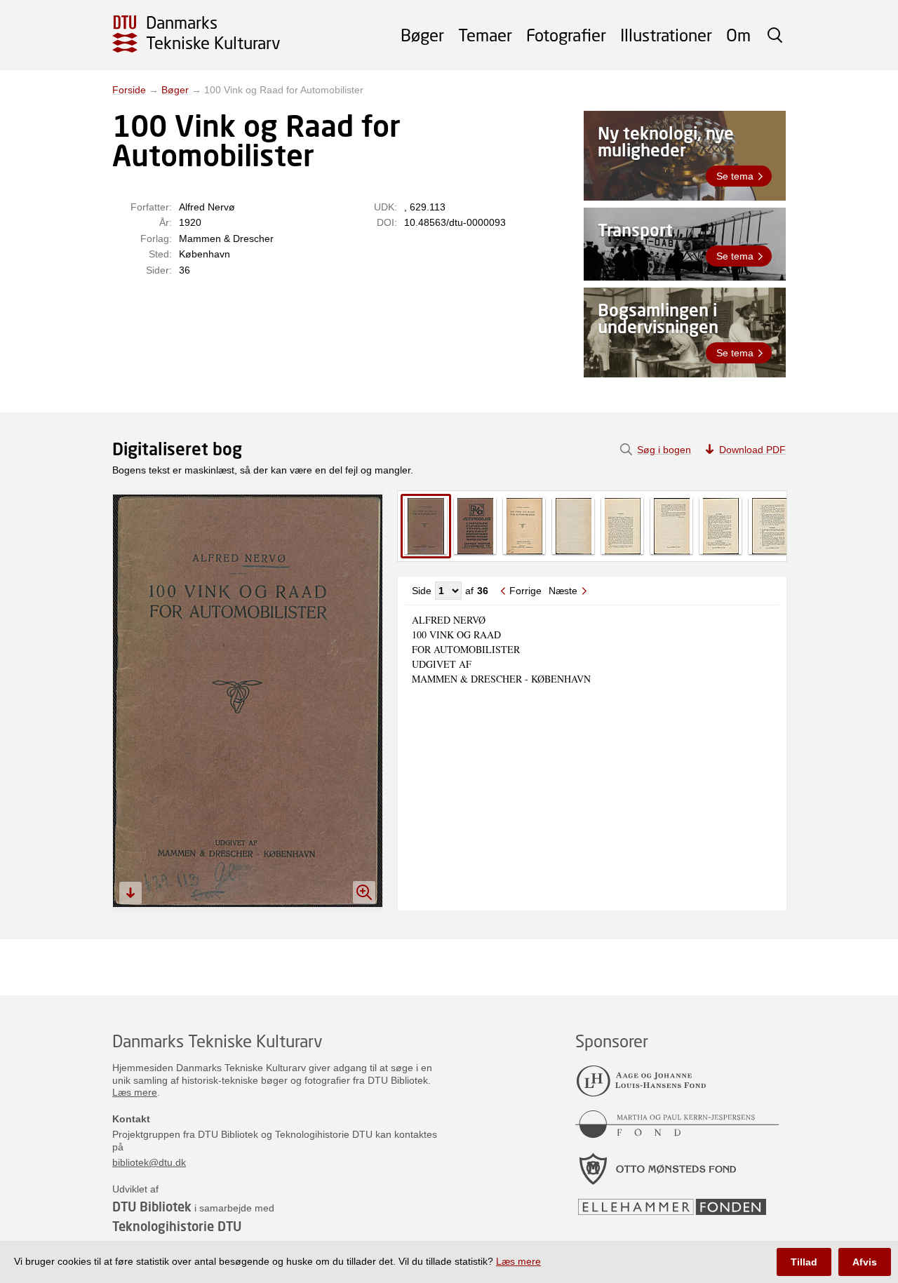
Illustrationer (666, 35)
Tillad (804, 1262)
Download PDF (752, 449)
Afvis (864, 1262)
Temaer (485, 35)
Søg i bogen (664, 449)
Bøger (422, 35)
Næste (563, 590)
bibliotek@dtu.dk (149, 1162)
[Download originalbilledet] (130, 893)
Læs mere (134, 1092)
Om (738, 35)
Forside (129, 89)
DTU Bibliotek (152, 1206)
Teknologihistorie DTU (176, 1226)
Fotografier (566, 35)
